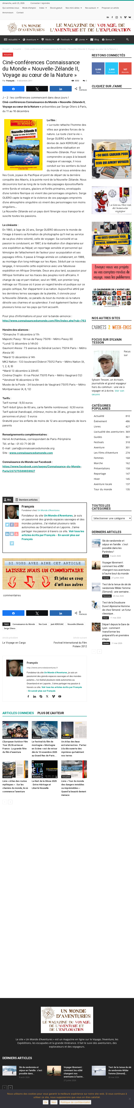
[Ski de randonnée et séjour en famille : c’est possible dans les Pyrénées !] (96, 543)
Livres (82, 39)
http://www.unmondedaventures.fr (42, 667)
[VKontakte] (130, 17)
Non (54, 1102)
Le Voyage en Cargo (14, 642)
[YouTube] (16, 536)
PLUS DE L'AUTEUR (51, 713)
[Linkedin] (36, 697)
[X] (121, 17)
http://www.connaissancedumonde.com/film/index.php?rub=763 (44, 320)
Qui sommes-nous (10, 7)
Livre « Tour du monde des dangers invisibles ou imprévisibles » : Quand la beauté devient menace (73, 788)
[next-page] (10, 802)
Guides (106, 578)
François (10, 80)
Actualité (12, 39)
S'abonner (125, 63)
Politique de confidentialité (75, 1102)
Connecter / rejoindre (40, 3)
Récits (48, 39)
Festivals (65, 39)
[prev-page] (4, 802)
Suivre (111, 63)
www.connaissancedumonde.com (31, 452)
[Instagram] (116, 17)
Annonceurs (7, 12)
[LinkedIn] (7, 536)
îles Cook (43, 624)
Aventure (31, 39)
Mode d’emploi (29, 7)
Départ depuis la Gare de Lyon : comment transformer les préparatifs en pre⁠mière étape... (115, 631)
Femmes (107, 596)
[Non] (129, 1098)
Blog (96, 39)
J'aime (98, 63)
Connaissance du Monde (24, 624)
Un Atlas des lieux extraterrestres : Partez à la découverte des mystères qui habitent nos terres (73, 748)
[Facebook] (112, 17)
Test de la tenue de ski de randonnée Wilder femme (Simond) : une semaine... (116, 588)
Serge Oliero (9, 628)
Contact (20, 12)
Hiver (105, 556)
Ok (45, 1102)
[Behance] (108, 17)
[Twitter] (7, 526)
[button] (127, 39)
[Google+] (16, 526)
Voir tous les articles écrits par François (62, 687)
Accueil (5, 48)
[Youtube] (61, 697)
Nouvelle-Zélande (76, 624)
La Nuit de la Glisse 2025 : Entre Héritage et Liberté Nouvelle (44, 784)
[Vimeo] (125, 17)
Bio (9, 499)
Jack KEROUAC (57, 624)
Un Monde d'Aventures (58, 515)
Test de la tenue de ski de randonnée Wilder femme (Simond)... (119, 1070)
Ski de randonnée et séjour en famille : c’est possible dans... (30, 1070)
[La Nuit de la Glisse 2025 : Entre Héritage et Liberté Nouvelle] (44, 769)
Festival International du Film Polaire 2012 (70, 644)
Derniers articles (28, 499)
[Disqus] (44, 856)
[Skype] (42, 697)
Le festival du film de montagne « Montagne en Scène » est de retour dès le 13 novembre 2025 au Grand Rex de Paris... (44, 748)
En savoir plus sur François (41, 690)
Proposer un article (110, 7)
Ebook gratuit (56, 7)
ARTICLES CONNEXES (18, 713)
